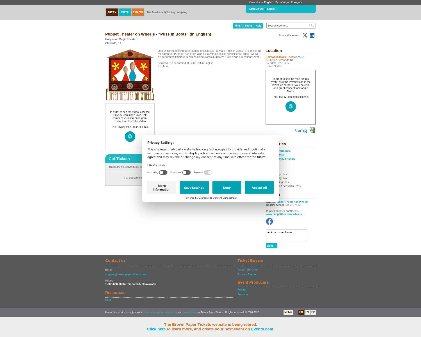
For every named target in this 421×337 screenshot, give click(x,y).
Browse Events (247, 274)
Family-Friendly (285, 158)
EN (301, 312)
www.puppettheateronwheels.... (285, 214)
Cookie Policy (190, 312)
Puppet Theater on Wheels (292, 201)
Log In (271, 9)
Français (296, 2)
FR (313, 312)
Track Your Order (248, 269)
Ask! (270, 245)
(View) (301, 57)
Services (243, 294)
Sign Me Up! (256, 9)
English (268, 2)
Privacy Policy (169, 312)
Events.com (262, 329)
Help (258, 25)
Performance (282, 151)
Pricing (241, 289)
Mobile (288, 312)
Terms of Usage (151, 312)
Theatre (279, 155)
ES (307, 312)
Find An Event (243, 25)
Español (280, 2)
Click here (156, 329)
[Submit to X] (305, 35)
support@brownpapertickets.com (126, 274)
